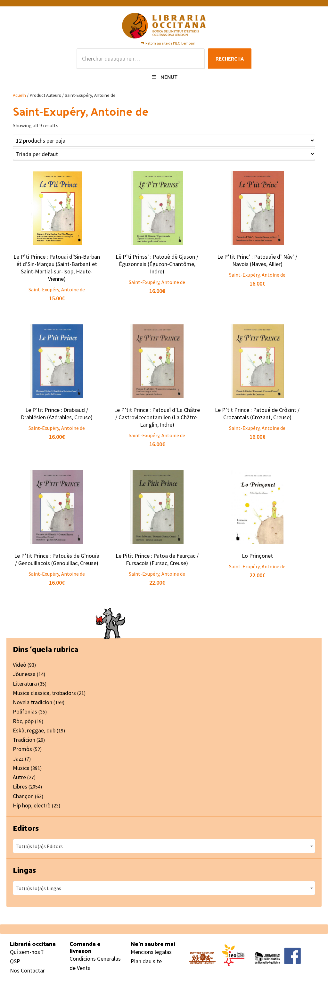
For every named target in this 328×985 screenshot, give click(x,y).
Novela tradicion (32, 702)
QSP (15, 961)
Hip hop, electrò (32, 805)
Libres (20, 786)
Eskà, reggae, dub (34, 730)
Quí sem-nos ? (27, 952)
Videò (19, 664)
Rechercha (230, 58)
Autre (19, 777)
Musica (21, 768)
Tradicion (24, 739)
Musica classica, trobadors (44, 693)
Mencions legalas (151, 952)
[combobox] (164, 846)
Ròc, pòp (23, 721)
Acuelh (19, 95)
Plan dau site (146, 961)
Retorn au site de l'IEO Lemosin (170, 43)
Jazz (18, 758)
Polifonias (25, 711)
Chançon (23, 796)
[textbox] (164, 846)
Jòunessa (24, 674)
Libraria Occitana (164, 25)
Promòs (22, 749)
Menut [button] (168, 76)
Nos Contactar (27, 970)
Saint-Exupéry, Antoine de (57, 289)
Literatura (25, 683)
